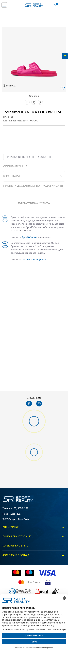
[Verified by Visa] (48, 582)
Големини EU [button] (9, 132)
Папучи (8, 116)
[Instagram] (39, 403)
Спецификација (15, 166)
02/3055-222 (21, 508)
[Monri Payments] (41, 591)
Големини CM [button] (35, 132)
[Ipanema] (9, 86)
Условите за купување (34, 259)
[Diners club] (20, 591)
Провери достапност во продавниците (33, 186)
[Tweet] (33, 102)
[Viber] (40, 102)
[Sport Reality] (34, 6)
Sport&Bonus (29, 237)
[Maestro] (29, 573)
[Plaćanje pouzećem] (55, 591)
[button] (63, 88)
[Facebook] (27, 102)
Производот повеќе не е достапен (28, 157)
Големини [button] (22, 132)
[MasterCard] (16, 573)
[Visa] (47, 573)
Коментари (11, 176)
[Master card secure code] (29, 582)
